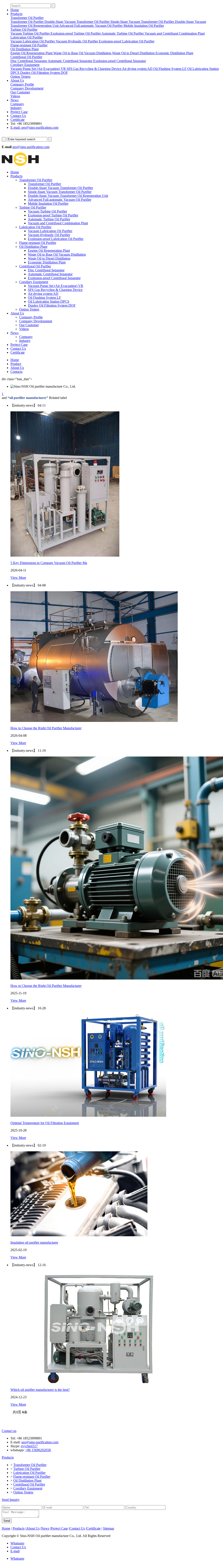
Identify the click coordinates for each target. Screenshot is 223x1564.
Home (14, 10)
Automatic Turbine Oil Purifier (49, 219)
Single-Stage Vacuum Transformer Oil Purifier (59, 192)
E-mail (15, 1551)
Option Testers (29, 309)
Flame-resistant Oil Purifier (37, 243)
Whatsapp (17, 1543)
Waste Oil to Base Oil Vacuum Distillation (57, 254)
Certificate (17, 120)
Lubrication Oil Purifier (35, 227)
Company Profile (31, 317)
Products (16, 14)
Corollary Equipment (33, 282)
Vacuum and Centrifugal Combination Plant (58, 223)
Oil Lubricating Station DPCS (48, 301)
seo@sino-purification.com (30, 147)
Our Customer (29, 325)
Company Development (35, 321)
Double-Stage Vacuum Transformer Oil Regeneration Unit (68, 196)
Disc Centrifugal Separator (46, 270)
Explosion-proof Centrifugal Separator (54, 278)
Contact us (9, 1431)
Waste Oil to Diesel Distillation (49, 258)
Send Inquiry (11, 1500)
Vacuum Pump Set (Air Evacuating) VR (55, 286)
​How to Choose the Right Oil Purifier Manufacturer (45, 728)
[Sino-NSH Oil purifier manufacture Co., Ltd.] (20, 165)
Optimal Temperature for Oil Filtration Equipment (44, 1123)
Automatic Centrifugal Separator (50, 274)
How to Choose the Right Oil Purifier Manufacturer (45, 986)
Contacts (16, 371)
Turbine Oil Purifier (32, 207)
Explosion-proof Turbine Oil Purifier (53, 215)
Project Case (19, 112)
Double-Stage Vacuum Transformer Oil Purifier (60, 188)
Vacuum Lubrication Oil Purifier (50, 231)
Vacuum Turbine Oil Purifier (47, 211)
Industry (24, 341)
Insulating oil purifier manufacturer (34, 1242)
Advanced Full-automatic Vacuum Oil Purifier (59, 199)
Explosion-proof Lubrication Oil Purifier (55, 239)
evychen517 (29, 1446)
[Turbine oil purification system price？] (64, 555)
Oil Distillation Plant (33, 246)
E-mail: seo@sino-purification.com (34, 127)
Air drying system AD (43, 294)
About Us (17, 80)
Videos (24, 329)
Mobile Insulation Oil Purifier (48, 203)
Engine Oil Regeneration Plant (49, 250)
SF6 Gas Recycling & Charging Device (55, 290)
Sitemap (108, 1528)
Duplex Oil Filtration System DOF (52, 305)
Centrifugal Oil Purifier (35, 266)
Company (26, 337)
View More (18, 577)
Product (15, 364)
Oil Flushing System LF (44, 297)
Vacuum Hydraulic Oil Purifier (49, 235)
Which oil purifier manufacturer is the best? (40, 1390)
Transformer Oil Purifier (35, 180)
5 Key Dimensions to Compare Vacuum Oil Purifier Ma (48, 563)
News (14, 100)
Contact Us (18, 116)
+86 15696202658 (38, 1450)
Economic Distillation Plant (47, 262)
